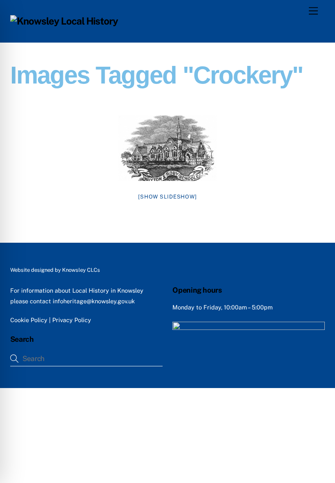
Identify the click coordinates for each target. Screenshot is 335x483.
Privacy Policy (71, 319)
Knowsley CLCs (81, 270)
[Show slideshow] (167, 197)
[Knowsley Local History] (64, 21)
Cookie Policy (28, 319)
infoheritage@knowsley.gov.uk (94, 301)
